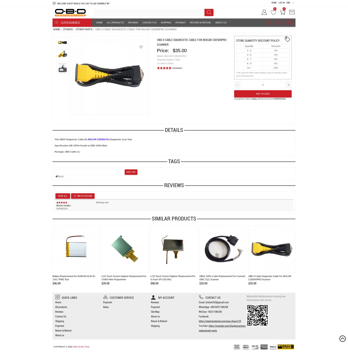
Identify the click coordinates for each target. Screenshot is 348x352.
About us (220, 22)
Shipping (166, 22)
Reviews (133, 22)
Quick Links (69, 297)
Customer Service (122, 297)
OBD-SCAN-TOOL (81, 347)
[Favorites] (141, 47)
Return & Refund (200, 22)
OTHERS (68, 29)
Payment (180, 22)
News (106, 307)
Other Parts (84, 29)
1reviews (177, 68)
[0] (273, 13)
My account (166, 297)
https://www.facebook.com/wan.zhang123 (220, 321)
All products (115, 22)
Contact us (213, 297)
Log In (282, 2)
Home (274, 2)
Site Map (155, 311)
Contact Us (149, 22)
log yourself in (101, 3)
